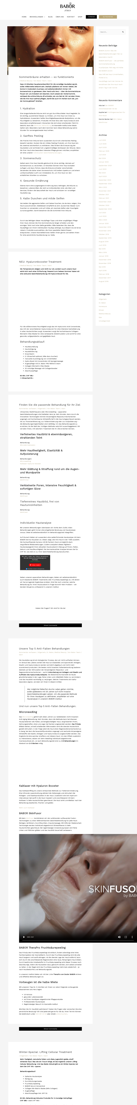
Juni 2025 (102, 144)
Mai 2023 (102, 173)
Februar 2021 (104, 198)
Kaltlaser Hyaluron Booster (30, 464)
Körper (101, 310)
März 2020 (103, 220)
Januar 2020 (104, 223)
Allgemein (42, 408)
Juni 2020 (103, 216)
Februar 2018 (104, 274)
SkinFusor (24, 496)
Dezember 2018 (105, 260)
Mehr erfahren (35, 561)
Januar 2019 (103, 256)
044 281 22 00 (41, 1014)
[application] (44, 17)
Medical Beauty (26, 81)
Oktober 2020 (104, 205)
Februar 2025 (104, 151)
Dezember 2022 (105, 180)
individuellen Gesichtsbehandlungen (47, 153)
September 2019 (105, 238)
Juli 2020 (102, 213)
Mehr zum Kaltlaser (27, 808)
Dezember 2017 (105, 278)
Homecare (103, 306)
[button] (91, 17)
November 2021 (105, 191)
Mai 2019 (102, 249)
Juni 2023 (102, 169)
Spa (100, 317)
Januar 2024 (104, 162)
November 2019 (105, 231)
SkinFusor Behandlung (42, 125)
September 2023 (105, 165)
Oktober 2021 (104, 194)
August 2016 (103, 281)
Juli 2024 (102, 155)
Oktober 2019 (104, 234)
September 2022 (105, 184)
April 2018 (102, 270)
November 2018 (105, 263)
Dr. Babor (50, 652)
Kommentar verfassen (27, 408)
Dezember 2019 (105, 227)
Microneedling (25, 461)
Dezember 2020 (105, 202)
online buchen (61, 1014)
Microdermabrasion (27, 445)
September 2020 (105, 209)
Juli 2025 (102, 140)
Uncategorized (104, 321)
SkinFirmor (24, 480)
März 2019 (103, 252)
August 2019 (103, 242)
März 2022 (103, 187)
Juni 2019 (102, 245)
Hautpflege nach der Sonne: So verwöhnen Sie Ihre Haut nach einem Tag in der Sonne (111, 84)
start (50, 81)
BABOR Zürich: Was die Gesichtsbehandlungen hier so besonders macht (110, 54)
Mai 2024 (102, 158)
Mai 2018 (102, 267)
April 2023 (103, 176)
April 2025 (103, 147)
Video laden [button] (36, 565)
